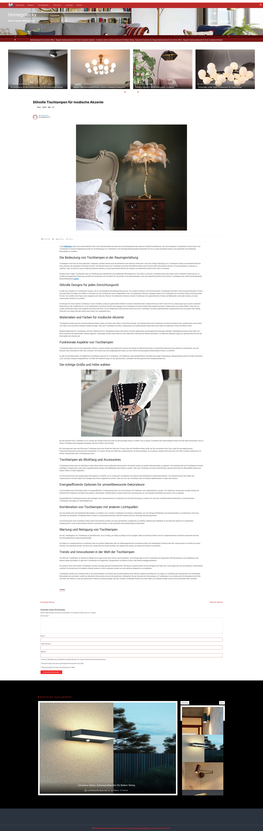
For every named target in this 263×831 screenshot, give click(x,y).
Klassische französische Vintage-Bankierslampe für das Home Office (90, 40)
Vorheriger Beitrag (47, 602)
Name (42, 636)
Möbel (30, 5)
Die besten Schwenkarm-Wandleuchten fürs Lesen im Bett (158, 87)
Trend (79, 5)
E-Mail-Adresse (45, 644)
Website (43, 651)
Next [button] (222, 703)
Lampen (69, 5)
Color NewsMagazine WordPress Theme (142, 828)
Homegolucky (22, 14)
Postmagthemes (165, 828)
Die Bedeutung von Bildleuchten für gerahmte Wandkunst (220, 87)
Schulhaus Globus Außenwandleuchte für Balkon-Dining (47, 40)
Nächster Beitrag (216, 602)
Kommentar (44, 616)
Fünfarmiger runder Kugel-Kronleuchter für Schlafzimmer (95, 87)
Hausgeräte (43, 5)
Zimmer (57, 5)
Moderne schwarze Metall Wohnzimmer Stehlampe (30, 87)
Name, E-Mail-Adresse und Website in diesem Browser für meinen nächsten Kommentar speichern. (74, 659)
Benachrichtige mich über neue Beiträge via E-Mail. (58, 667)
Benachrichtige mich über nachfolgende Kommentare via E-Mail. (63, 663)
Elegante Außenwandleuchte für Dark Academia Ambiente (135, 40)
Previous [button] (185, 703)
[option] (90, 40)
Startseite (20, 5)
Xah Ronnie (44, 115)
